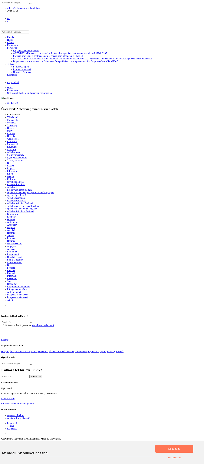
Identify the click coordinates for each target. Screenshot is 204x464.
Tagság (10, 64)
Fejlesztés (11, 179)
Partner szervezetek (22, 69)
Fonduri (11, 273)
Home (10, 87)
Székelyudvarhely (15, 155)
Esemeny (11, 216)
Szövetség (12, 125)
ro (8, 21)
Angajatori (12, 224)
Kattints (5, 339)
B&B (9, 163)
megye (10, 130)
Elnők (10, 173)
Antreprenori (13, 222)
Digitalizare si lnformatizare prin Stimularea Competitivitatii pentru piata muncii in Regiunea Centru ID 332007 (65, 61)
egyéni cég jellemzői (16, 195)
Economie (12, 251)
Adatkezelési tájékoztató (18, 418)
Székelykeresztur (15, 160)
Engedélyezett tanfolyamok (26, 50)
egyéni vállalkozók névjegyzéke (22, 208)
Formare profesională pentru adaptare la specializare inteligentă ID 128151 (48, 56)
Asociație (11, 230)
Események (12, 45)
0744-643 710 (7, 398)
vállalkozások (13, 152)
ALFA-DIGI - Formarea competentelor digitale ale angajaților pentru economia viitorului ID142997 (60, 53)
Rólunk (10, 42)
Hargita (10, 128)
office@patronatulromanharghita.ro (23, 8)
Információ (12, 171)
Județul (10, 235)
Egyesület (11, 147)
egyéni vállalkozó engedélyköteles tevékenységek (30, 192)
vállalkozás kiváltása (16, 200)
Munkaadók (13, 144)
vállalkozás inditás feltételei (20, 203)
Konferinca (12, 214)
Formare (11, 267)
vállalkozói (12, 187)
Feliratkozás (36, 376)
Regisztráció (13, 82)
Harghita (11, 136)
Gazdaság (11, 149)
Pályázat (11, 168)
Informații (11, 276)
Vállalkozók (13, 117)
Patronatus (12, 141)
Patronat (11, 133)
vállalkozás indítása (16, 184)
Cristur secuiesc (14, 262)
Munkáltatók (13, 120)
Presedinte (12, 278)
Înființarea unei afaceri (17, 289)
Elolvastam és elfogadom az (29, 325)
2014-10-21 (12, 103)
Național (11, 227)
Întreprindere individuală (18, 286)
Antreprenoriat (14, 292)
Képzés (10, 165)
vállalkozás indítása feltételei (20, 211)
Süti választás (174, 457)
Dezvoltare (12, 284)
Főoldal (10, 37)
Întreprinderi (13, 254)
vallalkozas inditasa (16, 198)
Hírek (10, 40)
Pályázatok (12, 48)
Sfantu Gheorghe (15, 259)
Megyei (10, 176)
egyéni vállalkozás (15, 181)
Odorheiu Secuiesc (16, 257)
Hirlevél (11, 219)
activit (10, 300)
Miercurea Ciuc (14, 243)
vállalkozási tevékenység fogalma (23, 206)
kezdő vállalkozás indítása (19, 190)
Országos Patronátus (22, 72)
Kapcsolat (12, 74)
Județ (9, 281)
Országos (11, 122)
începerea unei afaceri (17, 294)
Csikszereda (13, 138)
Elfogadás (174, 448)
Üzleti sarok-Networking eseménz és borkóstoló (29, 93)
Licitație (11, 270)
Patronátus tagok (21, 66)
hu (8, 18)
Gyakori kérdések (15, 415)
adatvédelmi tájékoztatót (43, 325)
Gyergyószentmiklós (17, 157)
